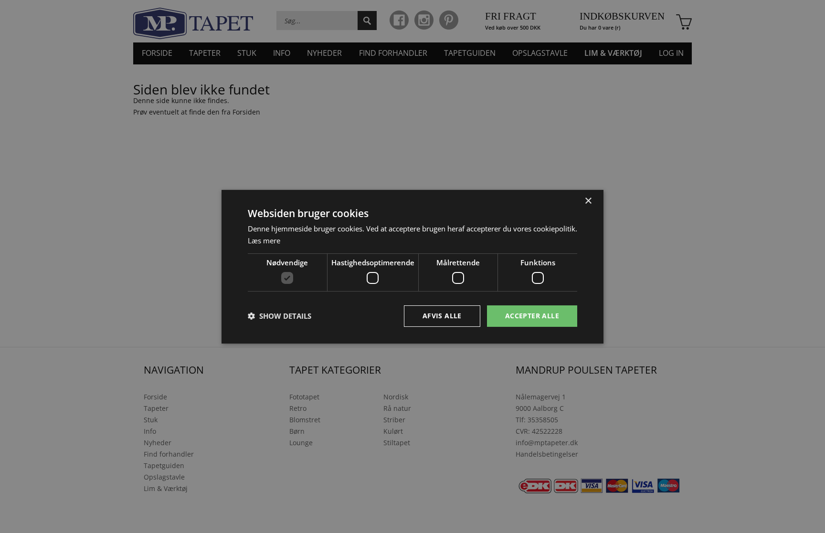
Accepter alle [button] (532, 315)
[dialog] (412, 266)
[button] (279, 316)
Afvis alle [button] (442, 315)
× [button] (588, 200)
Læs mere (264, 240)
